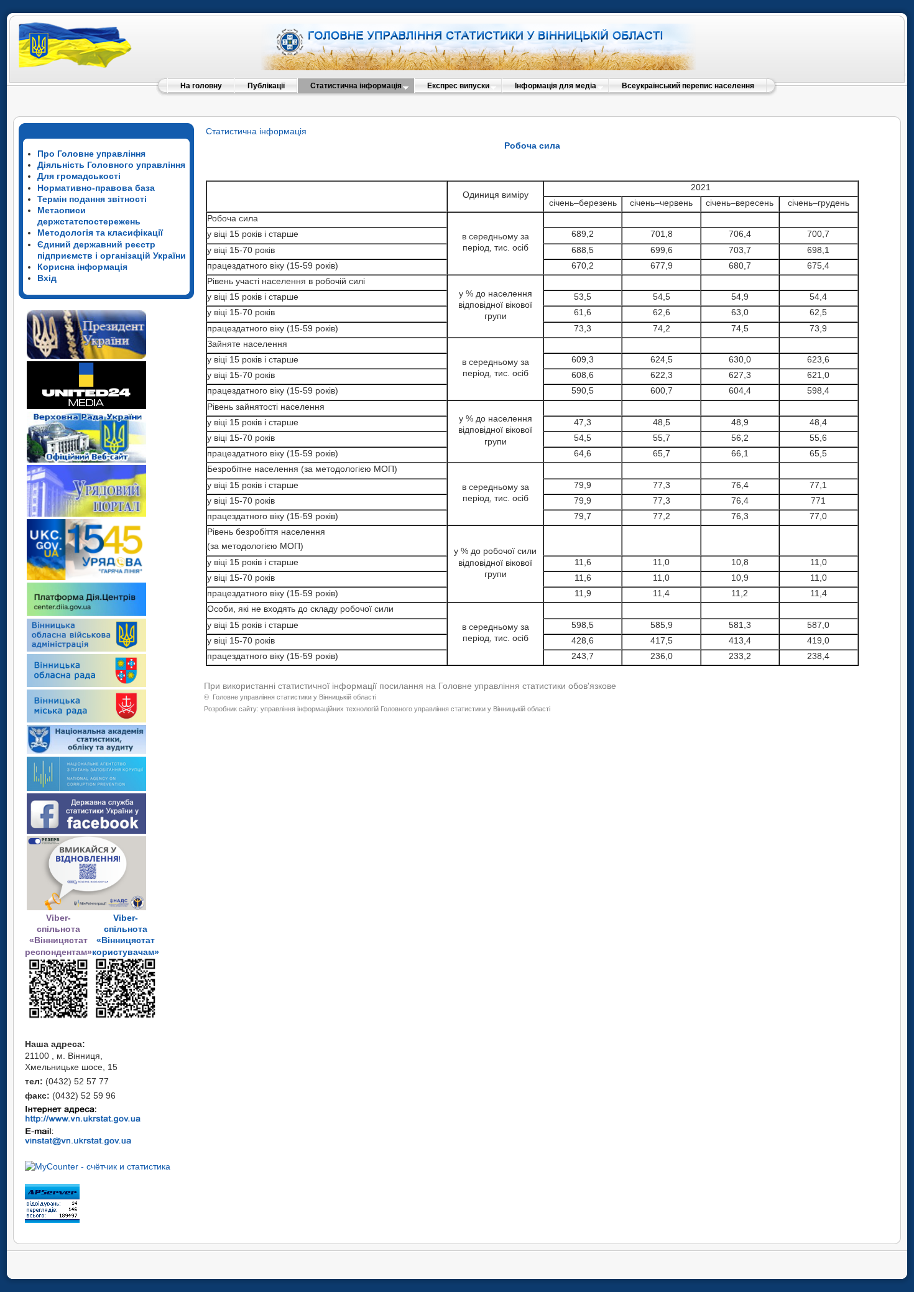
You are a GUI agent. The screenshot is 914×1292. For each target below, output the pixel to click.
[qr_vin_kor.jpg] (58, 1017)
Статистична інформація (256, 131)
